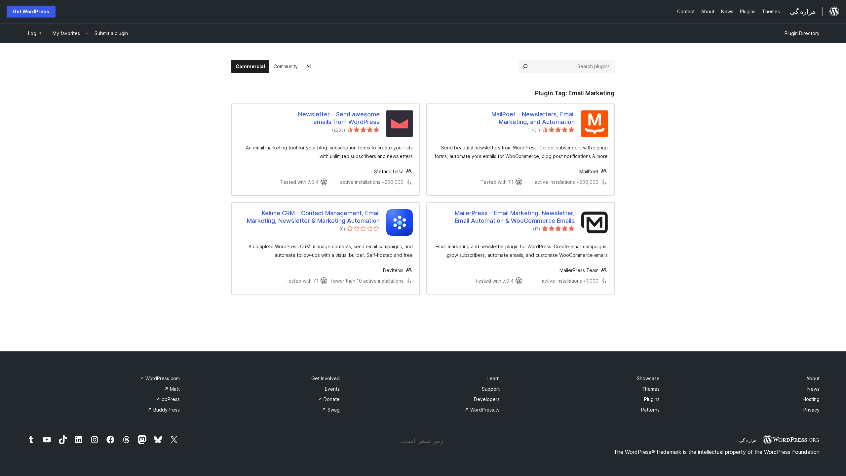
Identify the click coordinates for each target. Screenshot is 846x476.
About (813, 378)
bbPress (168, 399)
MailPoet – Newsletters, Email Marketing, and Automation (533, 118)
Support (491, 389)
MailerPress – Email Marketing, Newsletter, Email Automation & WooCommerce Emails (515, 217)
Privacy (811, 410)
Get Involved (325, 378)
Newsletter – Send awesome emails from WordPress (339, 118)
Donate (329, 399)
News (813, 389)
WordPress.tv (482, 410)
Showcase (648, 378)
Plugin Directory (802, 33)
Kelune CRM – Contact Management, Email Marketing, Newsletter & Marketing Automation (313, 217)
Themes (651, 389)
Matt (172, 389)
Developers (487, 399)
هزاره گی (747, 440)
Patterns (650, 410)
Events (332, 389)
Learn (493, 378)
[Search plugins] (525, 66)
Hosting (811, 399)
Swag (331, 410)
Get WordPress (31, 11)
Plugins (652, 399)
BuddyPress (164, 410)
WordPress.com (160, 378)
